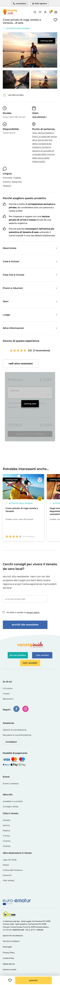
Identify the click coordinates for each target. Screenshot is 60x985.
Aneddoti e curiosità (12, 801)
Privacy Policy (9, 952)
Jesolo (6, 865)
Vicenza (6, 841)
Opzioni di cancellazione (14, 730)
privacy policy (33, 612)
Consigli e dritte (10, 806)
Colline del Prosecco (13, 870)
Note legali (7, 947)
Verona (6, 825)
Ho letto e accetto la (23, 612)
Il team (6, 693)
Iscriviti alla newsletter (25, 624)
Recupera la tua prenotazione (17, 735)
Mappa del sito (9, 964)
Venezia (6, 820)
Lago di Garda (9, 859)
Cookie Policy (8, 958)
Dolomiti (7, 875)
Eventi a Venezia (11, 783)
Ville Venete (8, 880)
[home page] (10, 12)
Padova (6, 830)
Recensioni (8, 699)
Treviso (6, 835)
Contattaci (11, 741)
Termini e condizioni (11, 941)
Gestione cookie (9, 969)
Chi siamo (8, 688)
